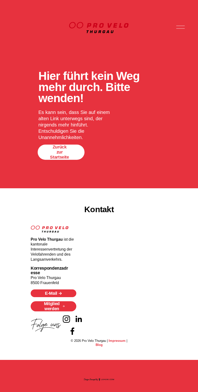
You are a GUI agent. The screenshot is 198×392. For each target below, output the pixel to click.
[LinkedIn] (78, 319)
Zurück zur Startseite (59, 152)
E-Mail (51, 293)
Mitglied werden (52, 306)
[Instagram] (66, 319)
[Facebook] (72, 331)
